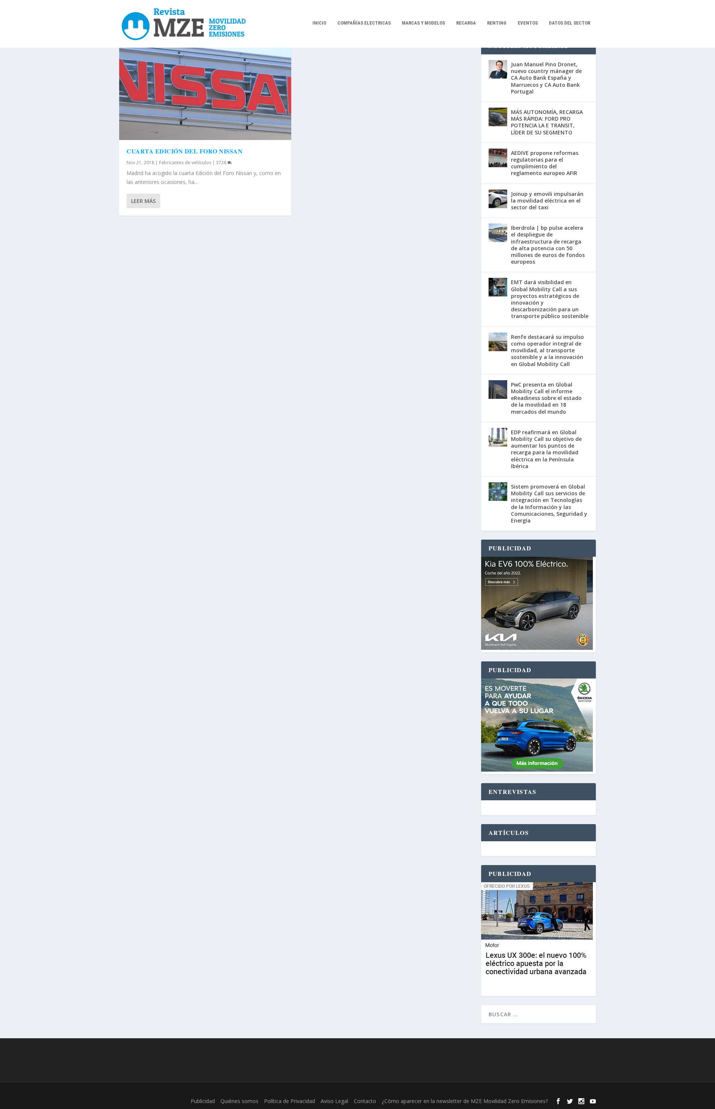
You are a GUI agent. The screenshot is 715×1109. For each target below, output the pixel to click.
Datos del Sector (569, 23)
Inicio (319, 23)
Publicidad (203, 1101)
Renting (496, 23)
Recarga (466, 23)
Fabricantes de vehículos (185, 162)
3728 (222, 162)
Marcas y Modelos (423, 23)
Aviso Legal (334, 1101)
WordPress (240, 1091)
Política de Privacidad (289, 1101)
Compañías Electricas (364, 23)
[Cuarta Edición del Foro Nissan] (205, 88)
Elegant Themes (170, 1091)
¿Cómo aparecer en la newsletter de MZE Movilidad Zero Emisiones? (465, 1101)
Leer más (143, 200)
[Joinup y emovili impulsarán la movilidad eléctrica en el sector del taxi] (498, 199)
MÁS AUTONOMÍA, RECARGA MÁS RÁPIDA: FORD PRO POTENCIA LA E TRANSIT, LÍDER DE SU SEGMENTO (547, 122)
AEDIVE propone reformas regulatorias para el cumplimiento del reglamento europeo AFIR (544, 163)
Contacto (365, 1101)
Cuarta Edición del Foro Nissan (184, 151)
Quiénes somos (239, 1101)
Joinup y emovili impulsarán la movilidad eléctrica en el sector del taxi (547, 200)
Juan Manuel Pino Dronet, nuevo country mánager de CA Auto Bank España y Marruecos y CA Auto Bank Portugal (546, 78)
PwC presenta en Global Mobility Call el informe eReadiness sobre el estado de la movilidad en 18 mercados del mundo (546, 398)
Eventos (528, 23)
